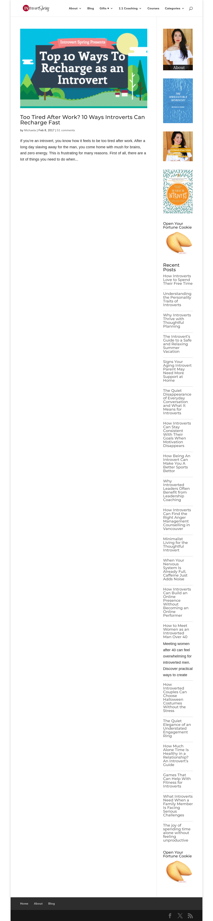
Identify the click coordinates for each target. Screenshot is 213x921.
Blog (90, 8)
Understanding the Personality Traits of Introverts (177, 299)
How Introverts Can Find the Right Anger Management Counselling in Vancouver (177, 519)
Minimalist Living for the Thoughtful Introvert (175, 544)
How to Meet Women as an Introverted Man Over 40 (176, 631)
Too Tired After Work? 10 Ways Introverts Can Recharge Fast (82, 120)
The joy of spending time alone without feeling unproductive (177, 833)
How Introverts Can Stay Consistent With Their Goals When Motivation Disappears (177, 434)
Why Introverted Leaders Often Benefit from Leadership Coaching (176, 490)
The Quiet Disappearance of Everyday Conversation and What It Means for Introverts (177, 401)
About (73, 8)
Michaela (30, 130)
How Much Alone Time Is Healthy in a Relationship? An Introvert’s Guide (176, 755)
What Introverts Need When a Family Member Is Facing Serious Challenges (178, 805)
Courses (153, 8)
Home (24, 903)
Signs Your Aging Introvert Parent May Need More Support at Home (177, 371)
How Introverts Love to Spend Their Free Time (178, 280)
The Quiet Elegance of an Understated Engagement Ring (177, 728)
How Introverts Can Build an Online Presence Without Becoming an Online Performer (177, 602)
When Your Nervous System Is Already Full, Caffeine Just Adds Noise (175, 569)
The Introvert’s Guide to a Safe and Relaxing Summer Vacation (177, 344)
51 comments (66, 130)
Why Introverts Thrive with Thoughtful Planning (177, 321)
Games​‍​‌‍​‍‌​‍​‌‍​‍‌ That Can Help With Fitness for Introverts (177, 781)
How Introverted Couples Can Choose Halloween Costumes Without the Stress (175, 697)
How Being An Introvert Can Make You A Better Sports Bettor (176, 463)
